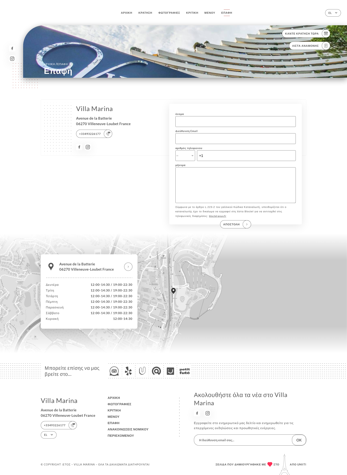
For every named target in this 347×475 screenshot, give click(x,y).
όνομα (179, 113)
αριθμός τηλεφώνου (188, 148)
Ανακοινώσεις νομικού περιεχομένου (128, 432)
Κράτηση (145, 12)
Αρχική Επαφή (56, 64)
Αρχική (126, 12)
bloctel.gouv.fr (217, 215)
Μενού (209, 12)
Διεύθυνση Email (186, 131)
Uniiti (301, 464)
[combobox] (185, 156)
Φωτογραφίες (169, 12)
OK (299, 440)
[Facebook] (12, 48)
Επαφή (226, 12)
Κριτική (192, 12)
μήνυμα (180, 165)
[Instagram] (12, 59)
